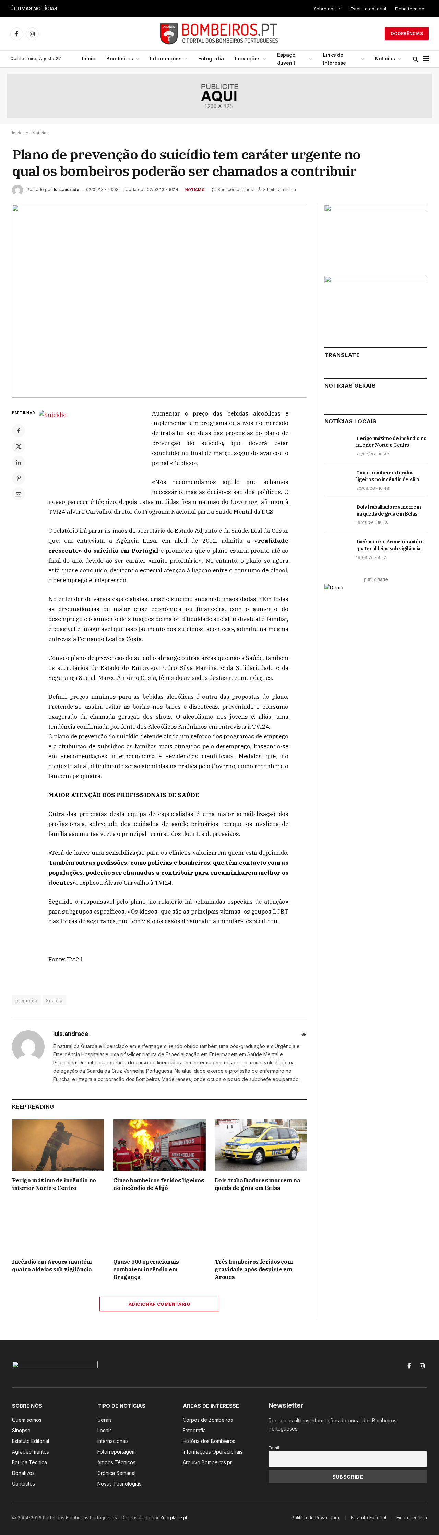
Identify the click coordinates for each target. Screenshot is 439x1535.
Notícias (385, 59)
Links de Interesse (334, 59)
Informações (165, 59)
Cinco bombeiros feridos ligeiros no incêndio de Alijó (126, 8)
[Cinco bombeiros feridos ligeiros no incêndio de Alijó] (159, 1145)
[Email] (18, 493)
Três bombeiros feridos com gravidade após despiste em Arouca (254, 1269)
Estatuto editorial (368, 8)
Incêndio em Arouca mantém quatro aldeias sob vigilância (52, 1265)
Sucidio (54, 1000)
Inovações (247, 59)
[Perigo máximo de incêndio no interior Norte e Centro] (58, 1145)
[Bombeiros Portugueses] (219, 33)
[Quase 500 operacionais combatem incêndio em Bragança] (159, 1227)
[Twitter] (18, 446)
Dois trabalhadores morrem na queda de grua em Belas (257, 1184)
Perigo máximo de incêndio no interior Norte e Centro (54, 1184)
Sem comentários (235, 189)
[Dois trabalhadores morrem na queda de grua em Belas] (261, 1145)
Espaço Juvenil (286, 59)
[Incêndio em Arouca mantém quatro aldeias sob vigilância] (58, 1227)
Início (88, 59)
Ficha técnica (409, 8)
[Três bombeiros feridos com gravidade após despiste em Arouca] (261, 1227)
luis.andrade (66, 189)
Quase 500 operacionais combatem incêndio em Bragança (146, 1269)
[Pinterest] (18, 478)
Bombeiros (119, 59)
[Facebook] (18, 430)
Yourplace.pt (173, 1517)
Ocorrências (407, 33)
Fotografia (211, 59)
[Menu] (426, 59)
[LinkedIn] (18, 462)
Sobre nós (325, 8)
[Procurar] (415, 59)
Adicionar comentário (159, 1304)
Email (274, 1447)
